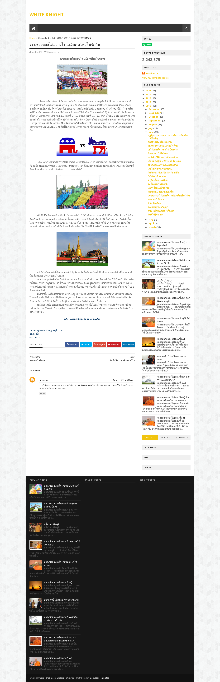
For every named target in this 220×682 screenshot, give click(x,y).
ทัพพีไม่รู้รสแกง (155, 214)
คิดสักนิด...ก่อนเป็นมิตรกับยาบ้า (163, 172)
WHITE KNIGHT (46, 14)
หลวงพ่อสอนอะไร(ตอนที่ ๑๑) (171, 417)
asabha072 (151, 73)
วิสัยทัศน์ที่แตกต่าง (157, 176)
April (151, 223)
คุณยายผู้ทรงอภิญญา (158, 206)
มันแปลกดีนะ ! (155, 203)
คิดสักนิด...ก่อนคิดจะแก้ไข (161, 191)
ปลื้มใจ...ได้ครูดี (164, 280)
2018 (149, 98)
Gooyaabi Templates (99, 678)
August (153, 124)
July (150, 128)
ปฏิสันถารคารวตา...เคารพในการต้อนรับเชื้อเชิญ (168, 137)
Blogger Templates (65, 678)
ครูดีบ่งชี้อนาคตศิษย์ (157, 180)
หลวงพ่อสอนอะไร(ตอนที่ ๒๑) (171, 339)
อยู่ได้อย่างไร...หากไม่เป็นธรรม (163, 149)
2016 (149, 105)
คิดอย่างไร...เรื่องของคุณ (160, 141)
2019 (149, 94)
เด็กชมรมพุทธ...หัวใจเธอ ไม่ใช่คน (164, 160)
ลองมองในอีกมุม (156, 199)
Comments (182, 438)
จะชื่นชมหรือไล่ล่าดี (157, 183)
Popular (166, 438)
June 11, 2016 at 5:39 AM (123, 380)
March (152, 227)
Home (32, 38)
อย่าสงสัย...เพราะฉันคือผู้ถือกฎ (163, 164)
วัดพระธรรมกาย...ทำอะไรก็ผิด (163, 145)
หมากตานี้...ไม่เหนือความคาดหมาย (61, 600)
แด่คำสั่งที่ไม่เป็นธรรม (158, 187)
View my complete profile (155, 77)
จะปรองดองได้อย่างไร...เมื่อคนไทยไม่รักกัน (169, 195)
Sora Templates (47, 678)
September (155, 120)
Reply (42, 393)
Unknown (43, 380)
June (151, 132)
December (154, 109)
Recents (150, 438)
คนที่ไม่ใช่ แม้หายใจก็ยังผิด (161, 210)
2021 (149, 90)
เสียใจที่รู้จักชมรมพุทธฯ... (160, 168)
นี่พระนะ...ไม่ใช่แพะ (158, 153)
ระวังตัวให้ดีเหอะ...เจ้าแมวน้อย (163, 157)
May (151, 219)
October (153, 116)
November (154, 112)
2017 (149, 102)
